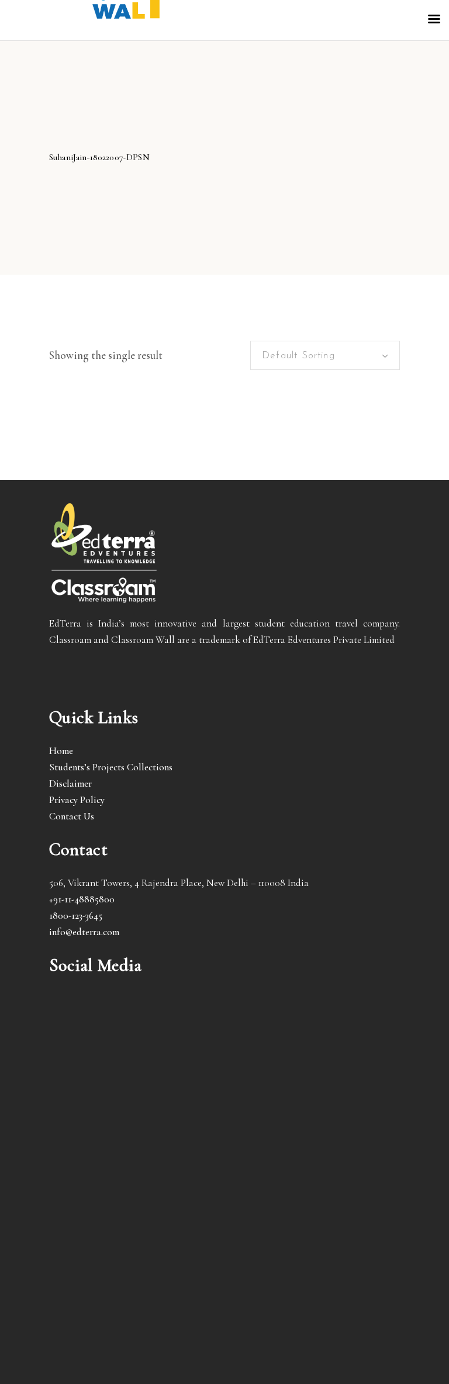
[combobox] (325, 355)
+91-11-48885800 (82, 899)
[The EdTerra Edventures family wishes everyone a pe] (313, 1148)
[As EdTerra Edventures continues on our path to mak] (135, 1250)
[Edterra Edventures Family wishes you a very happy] (135, 1046)
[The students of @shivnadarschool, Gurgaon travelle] (313, 1250)
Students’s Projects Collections (110, 767)
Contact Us (71, 816)
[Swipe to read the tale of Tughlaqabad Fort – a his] (313, 1046)
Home (61, 751)
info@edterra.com (84, 932)
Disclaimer (70, 783)
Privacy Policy (77, 800)
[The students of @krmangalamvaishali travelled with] (135, 1148)
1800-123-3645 (75, 915)
